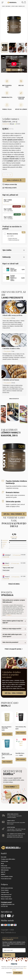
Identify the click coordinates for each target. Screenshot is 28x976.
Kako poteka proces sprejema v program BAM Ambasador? (14, 601)
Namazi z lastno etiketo (6, 899)
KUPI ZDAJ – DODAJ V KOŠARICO (13, 514)
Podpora (4, 884)
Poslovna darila (4, 861)
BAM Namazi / (8, 6)
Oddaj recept (4, 865)
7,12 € (14, 216)
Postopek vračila (5, 892)
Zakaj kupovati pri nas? (6, 894)
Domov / (4, 6)
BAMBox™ (3, 874)
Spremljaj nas (6, 911)
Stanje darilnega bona (6, 896)
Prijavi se (8, 955)
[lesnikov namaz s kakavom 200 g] (14, 25)
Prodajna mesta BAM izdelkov (8, 859)
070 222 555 (4, 906)
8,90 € (8, 200)
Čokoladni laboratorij (5, 868)
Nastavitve (9, 972)
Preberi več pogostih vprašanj (13, 649)
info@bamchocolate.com (7, 904)
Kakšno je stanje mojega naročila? (12, 628)
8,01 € (14, 208)
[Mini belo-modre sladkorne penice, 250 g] (7, 744)
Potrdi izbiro (17, 972)
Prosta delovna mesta (6, 878)
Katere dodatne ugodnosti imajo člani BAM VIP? (13, 622)
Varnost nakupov (5, 890)
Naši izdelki (3, 857)
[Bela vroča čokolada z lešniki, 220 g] (7, 717)
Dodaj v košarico (13, 180)
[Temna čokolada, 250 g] (21, 717)
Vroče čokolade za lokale (7, 876)
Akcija (2, 863)
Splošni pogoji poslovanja (7, 888)
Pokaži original (6, 570)
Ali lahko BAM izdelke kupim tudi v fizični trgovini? (12, 635)
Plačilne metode (7, 920)
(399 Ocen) (12, 123)
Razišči (4, 853)
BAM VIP (3, 872)
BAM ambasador (5, 870)
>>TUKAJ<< (9, 615)
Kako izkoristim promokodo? (10, 642)
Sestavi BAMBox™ (10, 787)
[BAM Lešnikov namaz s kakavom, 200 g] (14, 2)
